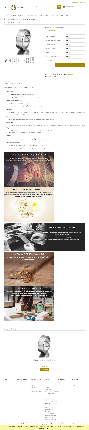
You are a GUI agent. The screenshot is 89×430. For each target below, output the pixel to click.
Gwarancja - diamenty (36, 383)
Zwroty (32, 389)
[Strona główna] (14, 7)
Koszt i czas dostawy (22, 383)
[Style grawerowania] (23, 60)
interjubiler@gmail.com (72, 423)
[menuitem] (14, 15)
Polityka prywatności (36, 391)
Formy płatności (21, 385)
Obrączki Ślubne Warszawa (51, 391)
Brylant (46, 385)
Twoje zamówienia (62, 383)
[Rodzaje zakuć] (28, 60)
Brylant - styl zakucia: (50, 48)
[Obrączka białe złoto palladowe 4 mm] (14, 60)
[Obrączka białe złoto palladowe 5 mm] (10, 60)
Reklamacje (33, 387)
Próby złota (47, 395)
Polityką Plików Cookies (40, 426)
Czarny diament (48, 389)
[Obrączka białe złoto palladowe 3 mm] (19, 60)
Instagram (74, 385)
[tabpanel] (44, 204)
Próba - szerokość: (50, 36)
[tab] (7, 83)
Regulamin (33, 385)
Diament (46, 387)
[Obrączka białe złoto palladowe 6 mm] (6, 60)
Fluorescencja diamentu (50, 393)
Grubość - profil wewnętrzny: (52, 40)
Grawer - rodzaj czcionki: (51, 56)
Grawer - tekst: (48, 60)
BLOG (45, 383)
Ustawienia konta (62, 385)
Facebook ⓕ (75, 383)
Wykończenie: (49, 52)
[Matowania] (32, 60)
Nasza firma (7, 383)
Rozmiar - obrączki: (50, 44)
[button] (68, 74)
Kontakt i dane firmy (8, 385)
